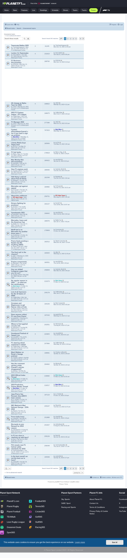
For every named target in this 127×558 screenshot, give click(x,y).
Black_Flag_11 (17, 154)
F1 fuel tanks (16, 152)
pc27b (15, 146)
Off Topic (25, 372)
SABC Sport (66, 503)
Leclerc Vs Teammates (19, 53)
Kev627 (15, 207)
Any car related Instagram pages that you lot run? (19, 271)
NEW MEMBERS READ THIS (18, 139)
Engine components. (19, 262)
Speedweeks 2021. (18, 213)
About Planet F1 (96, 499)
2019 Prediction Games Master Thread (19, 385)
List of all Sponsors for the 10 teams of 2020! (18, 294)
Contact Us (94, 503)
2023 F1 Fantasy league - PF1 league (18, 113)
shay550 (15, 418)
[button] (61, 38)
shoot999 (16, 337)
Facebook (123, 499)
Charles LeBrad (17, 357)
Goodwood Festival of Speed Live (19, 334)
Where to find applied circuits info (19, 325)
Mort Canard (17, 308)
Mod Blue (16, 137)
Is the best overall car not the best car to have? (19, 458)
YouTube (122, 511)
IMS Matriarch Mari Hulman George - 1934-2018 (20, 407)
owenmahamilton (18, 450)
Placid (15, 411)
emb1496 (16, 461)
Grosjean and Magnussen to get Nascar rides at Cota (19, 305)
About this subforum (19, 196)
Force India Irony (17, 417)
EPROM (15, 64)
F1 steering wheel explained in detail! (18, 344)
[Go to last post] (68, 45)
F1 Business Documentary (16, 61)
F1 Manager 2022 (17, 122)
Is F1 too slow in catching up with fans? (20, 436)
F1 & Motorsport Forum (18, 50)
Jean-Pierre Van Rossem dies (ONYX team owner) (19, 396)
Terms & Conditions (97, 507)
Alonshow (16, 327)
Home (6, 10)
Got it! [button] (114, 542)
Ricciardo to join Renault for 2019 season (17, 426)
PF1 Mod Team (18, 197)
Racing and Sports (68, 507)
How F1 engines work (19, 169)
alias (14, 256)
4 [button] (73, 39)
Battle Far (16, 224)
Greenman (16, 235)
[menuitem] (16, 24)
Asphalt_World (17, 171)
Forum (93, 10)
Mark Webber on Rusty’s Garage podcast (17, 354)
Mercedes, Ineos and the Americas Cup (19, 221)
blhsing (15, 371)
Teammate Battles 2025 (20, 45)
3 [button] (70, 39)
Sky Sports (65, 499)
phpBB (57, 481)
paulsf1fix (16, 318)
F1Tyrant (16, 190)
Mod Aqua (16, 286)
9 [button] (80, 39)
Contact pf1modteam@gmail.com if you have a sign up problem (19, 132)
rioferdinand (16, 429)
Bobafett (15, 180)
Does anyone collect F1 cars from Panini (19, 315)
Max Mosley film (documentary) (17, 161)
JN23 (15, 106)
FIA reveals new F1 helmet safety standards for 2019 (18, 447)
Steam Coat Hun (18, 246)
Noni (14, 439)
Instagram (123, 507)
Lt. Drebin (16, 399)
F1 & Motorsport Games (18, 390)
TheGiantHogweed (18, 47)
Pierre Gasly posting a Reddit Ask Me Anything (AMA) (19, 243)
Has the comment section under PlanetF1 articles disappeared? (18, 366)
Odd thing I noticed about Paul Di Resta (18, 178)
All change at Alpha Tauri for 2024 (18, 104)
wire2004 (15, 163)
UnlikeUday (16, 116)
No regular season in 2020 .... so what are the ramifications (19, 282)
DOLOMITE (17, 55)
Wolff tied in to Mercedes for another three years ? (19, 231)
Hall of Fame (15, 200)
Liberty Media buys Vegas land (18, 144)
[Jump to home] (13, 3)
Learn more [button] (80, 542)
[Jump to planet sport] (44, 3)
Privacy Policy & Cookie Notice (99, 512)
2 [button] (67, 39)
